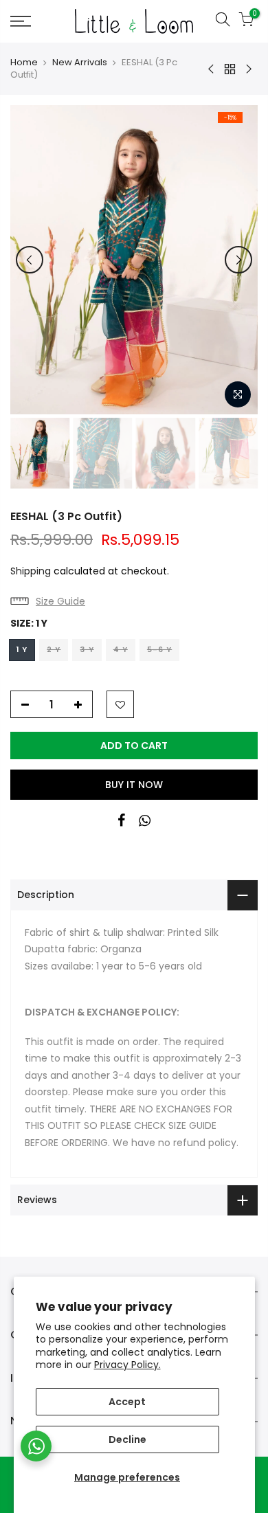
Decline (127, 1439)
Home (24, 62)
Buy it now (134, 785)
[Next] (238, 259)
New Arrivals (79, 62)
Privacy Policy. (127, 1364)
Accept (127, 1402)
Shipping (30, 571)
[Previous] (29, 259)
